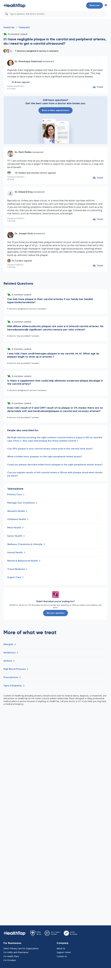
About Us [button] (61, 948)
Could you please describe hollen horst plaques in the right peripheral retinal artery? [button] (55, 464)
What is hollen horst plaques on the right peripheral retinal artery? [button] (44, 456)
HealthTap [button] (8, 27)
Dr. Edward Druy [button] (24, 191)
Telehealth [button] (24, 27)
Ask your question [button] (55, 613)
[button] (14, 5)
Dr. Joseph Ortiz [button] (24, 233)
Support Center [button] (64, 952)
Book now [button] (94, 5)
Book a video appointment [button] (55, 110)
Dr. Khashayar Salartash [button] (28, 61)
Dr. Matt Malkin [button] (23, 152)
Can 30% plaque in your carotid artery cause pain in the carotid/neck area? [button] (50, 448)
